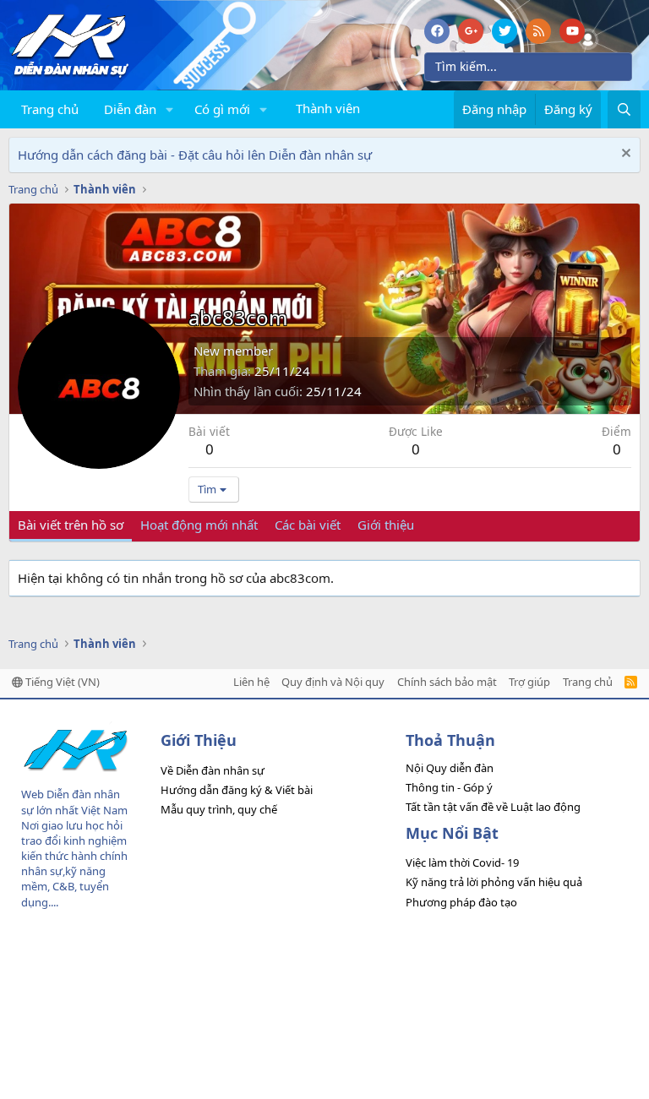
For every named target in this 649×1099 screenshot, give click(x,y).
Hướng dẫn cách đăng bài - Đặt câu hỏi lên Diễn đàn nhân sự (195, 154)
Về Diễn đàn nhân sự (213, 770)
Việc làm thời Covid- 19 (462, 862)
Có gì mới (222, 109)
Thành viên (328, 108)
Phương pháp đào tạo (461, 902)
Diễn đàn (130, 109)
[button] (170, 109)
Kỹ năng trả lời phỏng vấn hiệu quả (494, 882)
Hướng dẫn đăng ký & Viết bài (237, 789)
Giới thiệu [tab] (385, 524)
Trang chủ (50, 109)
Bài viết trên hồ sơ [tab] (70, 524)
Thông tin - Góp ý (449, 787)
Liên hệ (251, 681)
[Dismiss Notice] (624, 155)
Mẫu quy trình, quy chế (219, 809)
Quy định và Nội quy (332, 681)
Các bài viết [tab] (308, 524)
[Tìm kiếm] (624, 109)
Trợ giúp (529, 681)
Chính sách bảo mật (447, 681)
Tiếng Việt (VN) (61, 681)
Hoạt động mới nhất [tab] (199, 524)
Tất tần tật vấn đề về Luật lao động (493, 806)
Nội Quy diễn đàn (450, 767)
